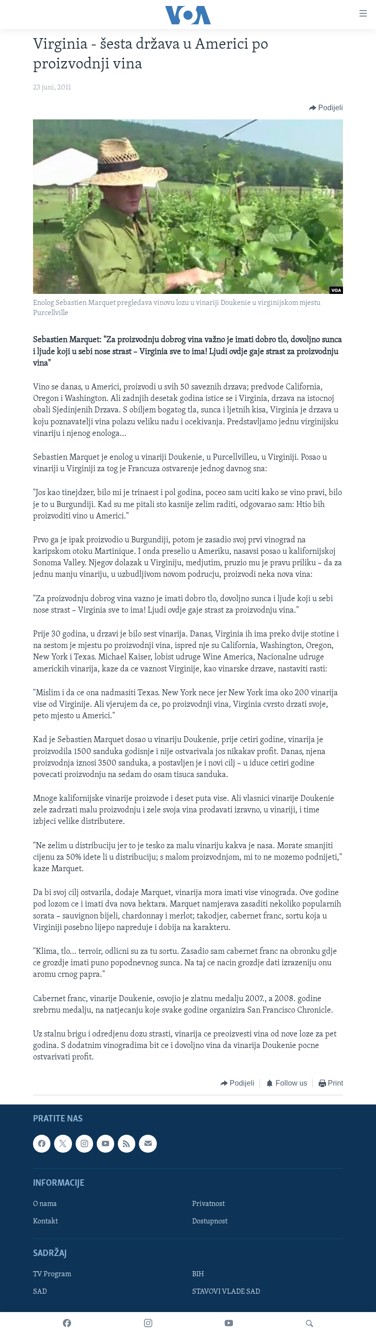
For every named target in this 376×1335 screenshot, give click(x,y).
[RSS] (126, 1143)
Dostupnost (209, 1221)
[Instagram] (148, 1323)
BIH (198, 1274)
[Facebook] (67, 1323)
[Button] (326, 108)
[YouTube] (229, 1323)
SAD (40, 1292)
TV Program (52, 1274)
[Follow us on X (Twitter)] (63, 1143)
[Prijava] (147, 1143)
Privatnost (208, 1204)
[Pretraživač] (309, 1323)
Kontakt (45, 1221)
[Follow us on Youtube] (105, 1143)
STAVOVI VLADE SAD (226, 1292)
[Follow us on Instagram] (84, 1143)
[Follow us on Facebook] (41, 1143)
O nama (45, 1204)
